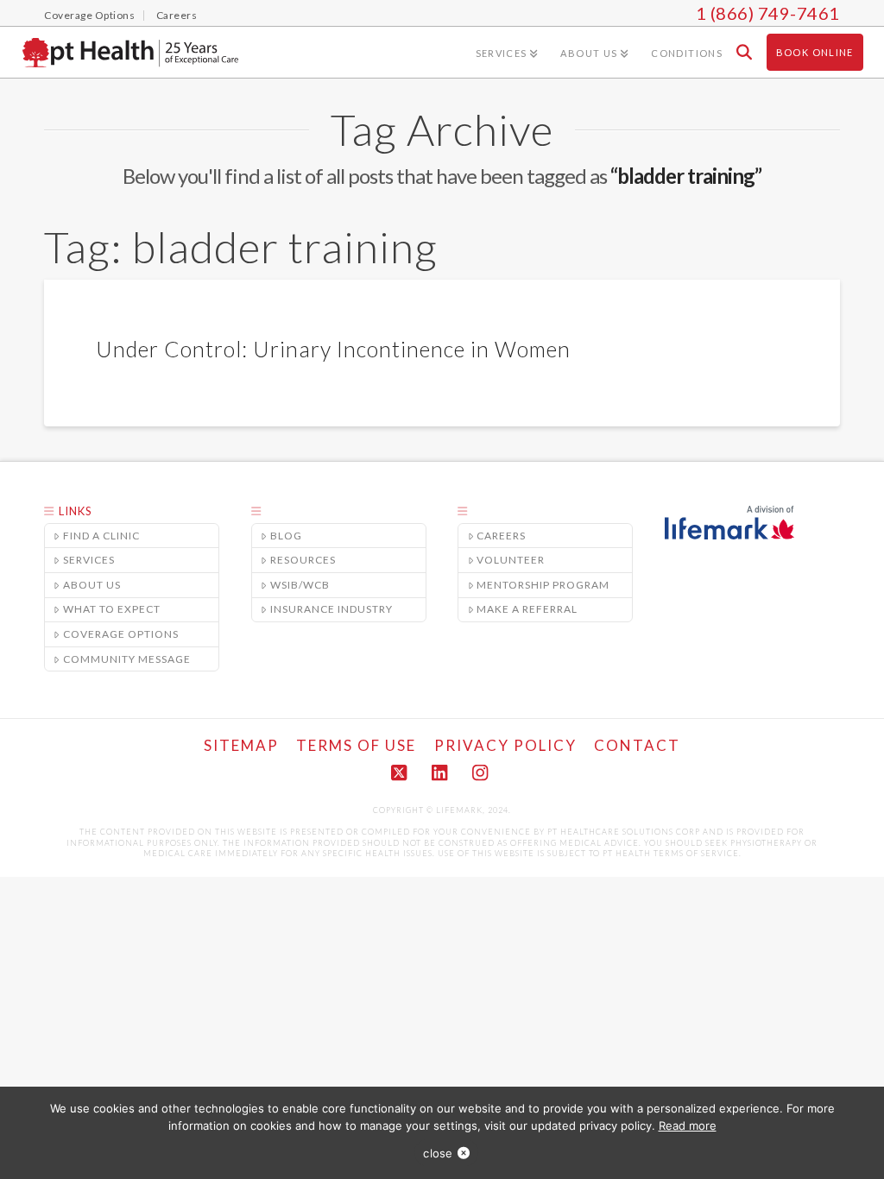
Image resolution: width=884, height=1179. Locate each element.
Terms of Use (356, 745)
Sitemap (241, 745)
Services (89, 559)
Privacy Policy (505, 745)
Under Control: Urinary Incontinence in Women (333, 349)
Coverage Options (121, 633)
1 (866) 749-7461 (768, 13)
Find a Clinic (101, 535)
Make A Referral (527, 608)
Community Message (127, 659)
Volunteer (511, 559)
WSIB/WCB (300, 584)
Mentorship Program (543, 584)
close (437, 1153)
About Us (92, 584)
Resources (303, 559)
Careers (501, 535)
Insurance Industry (331, 608)
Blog (286, 535)
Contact (637, 745)
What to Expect (112, 608)
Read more (688, 1125)
